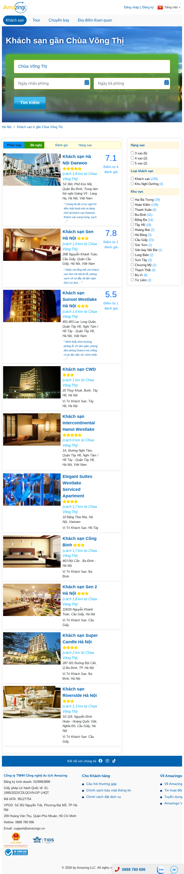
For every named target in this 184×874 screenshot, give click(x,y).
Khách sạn (15, 20)
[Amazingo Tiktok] (114, 761)
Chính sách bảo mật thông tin (108, 790)
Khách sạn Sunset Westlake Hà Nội (80, 299)
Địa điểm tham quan (95, 20)
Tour (36, 20)
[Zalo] (162, 869)
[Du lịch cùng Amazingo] (15, 7)
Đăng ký (148, 7)
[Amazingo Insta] (107, 761)
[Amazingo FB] (100, 761)
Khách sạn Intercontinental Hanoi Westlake (79, 423)
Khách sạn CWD (79, 369)
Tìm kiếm (30, 102)
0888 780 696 (133, 870)
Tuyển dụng (173, 797)
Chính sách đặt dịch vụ (103, 797)
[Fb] (174, 869)
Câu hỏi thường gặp (101, 784)
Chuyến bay (59, 20)
